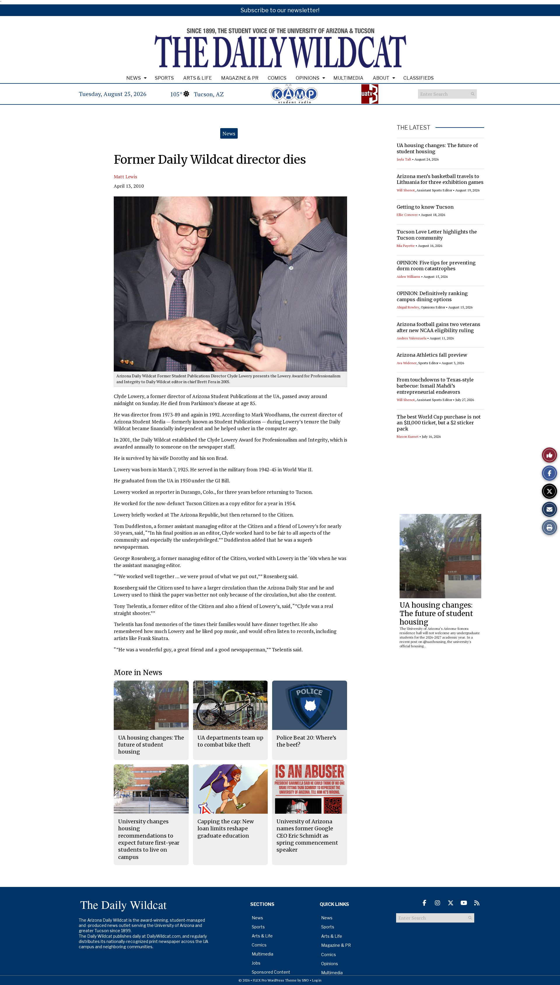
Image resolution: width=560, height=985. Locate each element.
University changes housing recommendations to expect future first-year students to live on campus (148, 839)
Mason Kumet (408, 436)
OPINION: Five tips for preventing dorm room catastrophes (436, 266)
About (381, 78)
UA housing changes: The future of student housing (436, 614)
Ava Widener (406, 363)
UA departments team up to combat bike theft (230, 741)
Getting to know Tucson (425, 207)
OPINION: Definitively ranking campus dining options (432, 296)
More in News (138, 672)
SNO (305, 980)
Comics (277, 78)
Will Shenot (406, 190)
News (133, 78)
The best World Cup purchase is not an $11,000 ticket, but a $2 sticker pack (439, 423)
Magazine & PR (239, 78)
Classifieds (418, 78)
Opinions (307, 78)
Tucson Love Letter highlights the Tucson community (437, 235)
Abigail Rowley (408, 307)
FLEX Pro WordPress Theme (275, 980)
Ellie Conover (407, 214)
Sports (164, 78)
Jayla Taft (404, 159)
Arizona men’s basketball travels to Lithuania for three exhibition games (440, 179)
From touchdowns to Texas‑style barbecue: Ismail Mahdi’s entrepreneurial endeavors (435, 386)
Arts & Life (197, 78)
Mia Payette (406, 245)
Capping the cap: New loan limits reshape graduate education (225, 828)
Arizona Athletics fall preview (432, 355)
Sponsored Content (271, 972)
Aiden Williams (408, 276)
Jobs (256, 962)
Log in (316, 980)
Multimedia (348, 78)
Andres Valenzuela (411, 338)
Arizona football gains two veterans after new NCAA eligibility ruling (438, 327)
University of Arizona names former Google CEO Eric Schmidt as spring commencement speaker (307, 835)
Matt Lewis (125, 176)
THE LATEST (413, 127)
